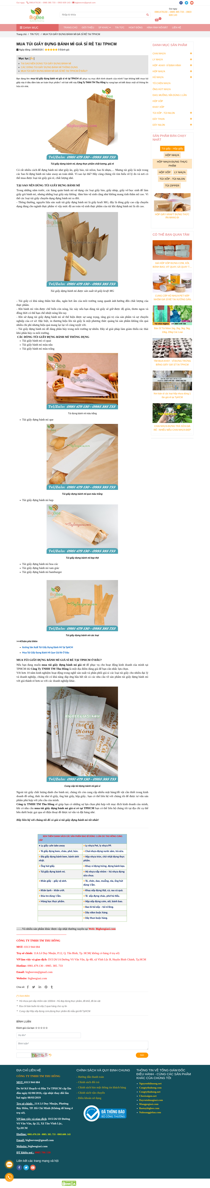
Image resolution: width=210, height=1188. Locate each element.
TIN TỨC (119, 27)
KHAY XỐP (158, 107)
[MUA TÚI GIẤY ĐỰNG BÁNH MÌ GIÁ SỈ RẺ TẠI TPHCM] (37, 15)
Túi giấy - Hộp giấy (172, 148)
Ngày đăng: (24, 49)
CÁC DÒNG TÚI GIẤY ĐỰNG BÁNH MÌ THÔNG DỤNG (49, 67)
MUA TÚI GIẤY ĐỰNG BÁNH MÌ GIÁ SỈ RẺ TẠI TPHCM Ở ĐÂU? (54, 71)
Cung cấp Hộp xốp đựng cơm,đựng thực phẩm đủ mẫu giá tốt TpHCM (54, 1011)
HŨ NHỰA (158, 77)
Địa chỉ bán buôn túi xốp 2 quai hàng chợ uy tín (43, 1006)
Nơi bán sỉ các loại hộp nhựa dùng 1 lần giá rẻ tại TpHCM (172, 395)
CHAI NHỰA (159, 53)
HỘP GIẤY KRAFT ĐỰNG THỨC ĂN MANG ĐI (172, 216)
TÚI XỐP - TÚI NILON (164, 113)
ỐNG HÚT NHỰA (162, 89)
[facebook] (182, 2)
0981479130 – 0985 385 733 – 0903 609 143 (49, 2)
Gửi (142, 1055)
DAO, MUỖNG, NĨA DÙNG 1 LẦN (170, 95)
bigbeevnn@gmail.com (85, 2)
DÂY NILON (159, 125)
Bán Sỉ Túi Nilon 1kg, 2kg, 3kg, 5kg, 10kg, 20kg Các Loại (172, 330)
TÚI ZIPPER (172, 185)
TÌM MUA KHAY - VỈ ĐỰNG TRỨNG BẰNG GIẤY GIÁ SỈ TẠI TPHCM (172, 363)
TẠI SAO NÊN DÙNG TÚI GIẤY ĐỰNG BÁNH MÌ (46, 63)
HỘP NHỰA (159, 71)
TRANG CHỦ (70, 27)
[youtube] (192, 2)
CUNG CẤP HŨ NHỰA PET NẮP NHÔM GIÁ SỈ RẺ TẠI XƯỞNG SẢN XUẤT (172, 298)
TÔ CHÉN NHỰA (162, 83)
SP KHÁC (103, 27)
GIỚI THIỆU (88, 27)
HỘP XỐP (158, 101)
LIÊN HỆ (176, 27)
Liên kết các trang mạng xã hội (37, 1161)
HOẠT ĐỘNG (136, 27)
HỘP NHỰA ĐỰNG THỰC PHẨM (172, 163)
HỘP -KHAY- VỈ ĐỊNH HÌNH (167, 65)
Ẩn (32, 58)
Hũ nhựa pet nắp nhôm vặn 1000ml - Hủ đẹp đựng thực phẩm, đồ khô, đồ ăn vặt (59, 1001)
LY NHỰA (158, 59)
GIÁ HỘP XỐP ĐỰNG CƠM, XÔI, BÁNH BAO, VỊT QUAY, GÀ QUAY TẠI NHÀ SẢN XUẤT (172, 265)
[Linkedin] (40, 987)
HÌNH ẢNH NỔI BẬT (157, 27)
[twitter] (187, 2)
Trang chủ (21, 34)
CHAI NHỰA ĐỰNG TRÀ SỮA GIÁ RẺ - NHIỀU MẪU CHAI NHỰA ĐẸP (172, 428)
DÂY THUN (159, 119)
